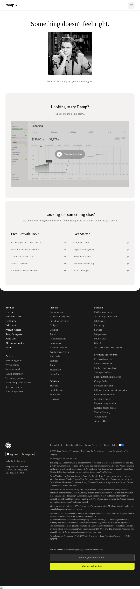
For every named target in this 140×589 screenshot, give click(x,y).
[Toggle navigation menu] (131, 5)
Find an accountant (103, 363)
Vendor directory (102, 412)
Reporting (99, 325)
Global (97, 343)
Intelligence (100, 321)
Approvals (55, 356)
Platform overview (103, 312)
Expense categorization (105, 403)
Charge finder (101, 381)
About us (9, 308)
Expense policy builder (105, 408)
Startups (54, 385)
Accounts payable (58, 347)
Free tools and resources (105, 355)
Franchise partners (14, 391)
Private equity (12, 365)
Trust (52, 365)
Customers (10, 321)
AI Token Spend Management (108, 347)
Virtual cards (100, 416)
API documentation (14, 343)
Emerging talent (13, 316)
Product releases (13, 330)
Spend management (59, 321)
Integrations (100, 334)
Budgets (54, 325)
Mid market (55, 394)
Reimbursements (58, 338)
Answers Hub (100, 421)
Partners (9, 356)
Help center (11, 325)
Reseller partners (13, 387)
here (123, 526)
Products (54, 308)
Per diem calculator (103, 385)
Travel (53, 334)
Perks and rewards (103, 359)
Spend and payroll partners (18, 382)
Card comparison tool (104, 394)
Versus (8, 347)
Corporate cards (57, 312)
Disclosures (94, 536)
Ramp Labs (10, 339)
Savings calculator (103, 372)
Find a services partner (105, 368)
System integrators (14, 374)
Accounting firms (13, 360)
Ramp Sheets (56, 374)
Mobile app (55, 369)
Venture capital (12, 369)
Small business (57, 390)
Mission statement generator (107, 377)
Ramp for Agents (13, 334)
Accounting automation (105, 316)
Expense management (60, 316)
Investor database (102, 399)
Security (54, 361)
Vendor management (59, 352)
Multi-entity (100, 338)
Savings (98, 330)
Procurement (56, 343)
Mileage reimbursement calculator (110, 390)
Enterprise (55, 399)
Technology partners (15, 378)
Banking (54, 330)
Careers (9, 312)
